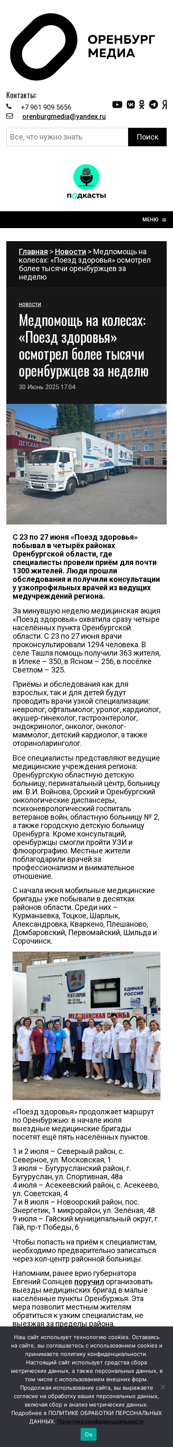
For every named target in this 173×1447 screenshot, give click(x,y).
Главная (33, 251)
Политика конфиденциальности (100, 1421)
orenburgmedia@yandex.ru (64, 117)
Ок (88, 1434)
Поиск (147, 136)
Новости (70, 251)
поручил (89, 1281)
